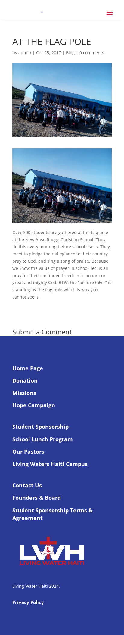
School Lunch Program (42, 439)
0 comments (91, 52)
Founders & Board (36, 497)
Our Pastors (28, 451)
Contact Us (27, 485)
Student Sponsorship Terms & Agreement (52, 514)
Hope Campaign (33, 405)
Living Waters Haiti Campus (50, 464)
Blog (70, 52)
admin (24, 52)
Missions (24, 392)
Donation (25, 380)
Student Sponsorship (40, 426)
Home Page (27, 368)
